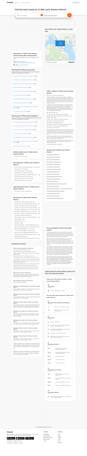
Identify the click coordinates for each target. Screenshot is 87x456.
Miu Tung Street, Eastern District (53, 164)
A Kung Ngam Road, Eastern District (54, 176)
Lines (59, 434)
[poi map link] (60, 49)
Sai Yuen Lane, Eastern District (53, 159)
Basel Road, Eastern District (52, 181)
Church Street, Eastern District (53, 195)
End (44, 14)
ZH (44, 440)
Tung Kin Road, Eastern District (53, 193)
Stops (59, 439)
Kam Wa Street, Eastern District (53, 178)
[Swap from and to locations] (42, 15)
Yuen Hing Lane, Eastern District (53, 166)
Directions (60, 442)
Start (18, 14)
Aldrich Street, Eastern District (53, 188)
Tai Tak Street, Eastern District (53, 186)
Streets (59, 437)
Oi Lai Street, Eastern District (66, 188)
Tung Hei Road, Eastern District (53, 154)
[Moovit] (10, 2)
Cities (59, 440)
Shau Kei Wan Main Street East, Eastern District (56, 183)
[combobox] (28, 15)
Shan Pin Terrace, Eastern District (54, 169)
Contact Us (21, 442)
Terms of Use (9, 442)
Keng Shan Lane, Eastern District (53, 157)
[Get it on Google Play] (11, 438)
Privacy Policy (15, 442)
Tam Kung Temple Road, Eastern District (55, 198)
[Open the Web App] (29, 438)
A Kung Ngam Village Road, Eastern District (55, 191)
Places (59, 435)
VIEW (26, 156)
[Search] (69, 15)
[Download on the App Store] (20, 438)
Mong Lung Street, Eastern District (54, 162)
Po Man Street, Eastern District (53, 174)
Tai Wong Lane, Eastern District (53, 171)
